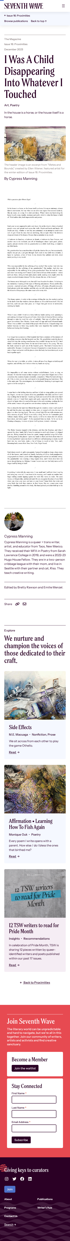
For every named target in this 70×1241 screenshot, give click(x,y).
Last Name (19, 1108)
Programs (10, 1207)
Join (10, 1189)
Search (8, 1224)
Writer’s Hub (44, 1207)
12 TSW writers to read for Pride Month (34, 928)
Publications (45, 1199)
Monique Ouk (18, 834)
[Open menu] (63, 5)
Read (13, 752)
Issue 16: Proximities (18, 15)
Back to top (37, 21)
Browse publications (16, 21)
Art (6, 105)
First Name (19, 1093)
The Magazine (12, 39)
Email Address (21, 1122)
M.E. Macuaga (18, 734)
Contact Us (11, 1216)
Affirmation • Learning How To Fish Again (30, 824)
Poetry (14, 105)
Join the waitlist (25, 1068)
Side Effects (20, 727)
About (8, 1199)
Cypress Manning (23, 178)
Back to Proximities (36, 982)
